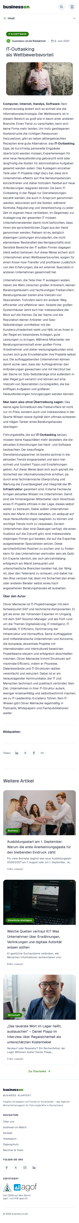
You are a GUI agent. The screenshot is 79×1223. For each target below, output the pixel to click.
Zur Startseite (37, 1071)
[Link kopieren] (42, 753)
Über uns (8, 1121)
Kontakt (7, 1133)
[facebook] (6, 1167)
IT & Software (17, 34)
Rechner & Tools (13, 1150)
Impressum (9, 1138)
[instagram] (24, 1167)
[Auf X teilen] (25, 753)
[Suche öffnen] (61, 7)
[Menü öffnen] (72, 7)
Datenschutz (11, 1144)
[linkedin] (34, 1167)
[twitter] (15, 1167)
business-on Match (14, 1127)
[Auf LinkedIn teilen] (16, 753)
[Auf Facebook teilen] (33, 753)
